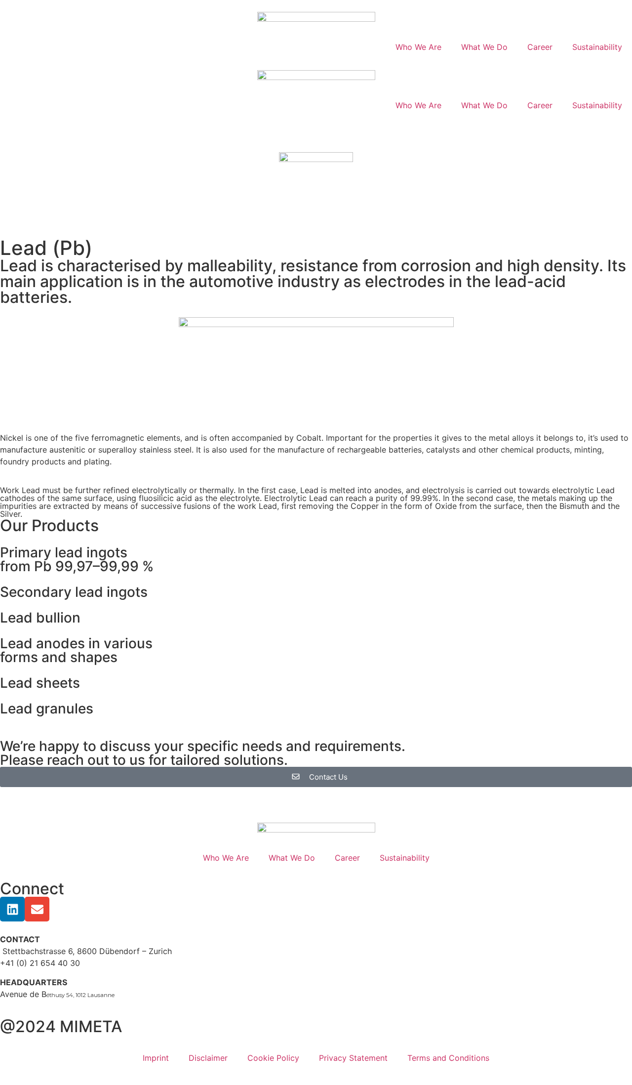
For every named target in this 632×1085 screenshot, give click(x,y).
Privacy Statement (353, 1058)
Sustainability (597, 47)
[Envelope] (37, 909)
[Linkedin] (12, 909)
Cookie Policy (273, 1058)
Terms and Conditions (448, 1058)
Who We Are (418, 47)
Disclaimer (208, 1058)
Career (540, 47)
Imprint (156, 1058)
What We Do (484, 47)
